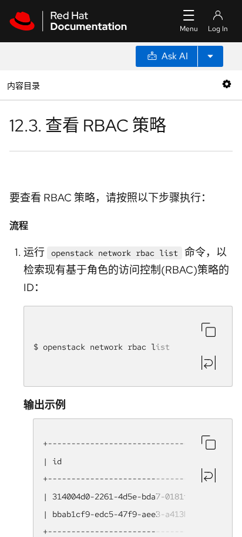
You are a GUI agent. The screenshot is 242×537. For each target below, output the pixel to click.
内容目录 (23, 85)
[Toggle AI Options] (210, 56)
